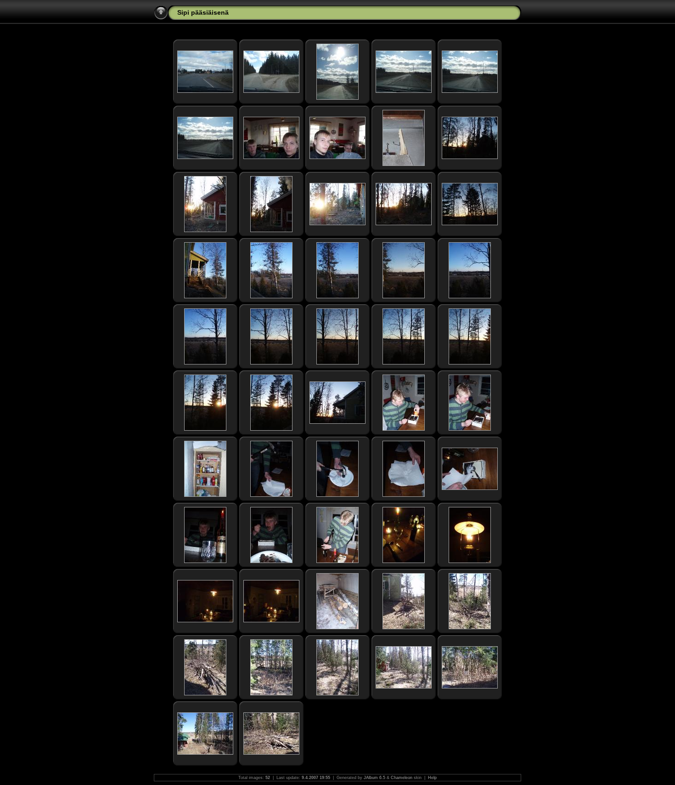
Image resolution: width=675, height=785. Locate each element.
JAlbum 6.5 (374, 777)
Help (432, 777)
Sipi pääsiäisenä (203, 12)
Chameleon (401, 777)
